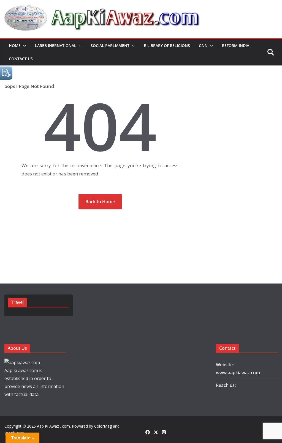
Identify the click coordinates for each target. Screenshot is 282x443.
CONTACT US (21, 58)
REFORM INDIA (235, 45)
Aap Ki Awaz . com (53, 426)
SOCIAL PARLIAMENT (110, 45)
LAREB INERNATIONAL (55, 45)
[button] (23, 45)
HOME (15, 45)
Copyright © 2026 (20, 426)
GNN (203, 45)
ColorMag (103, 426)
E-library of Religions (167, 45)
